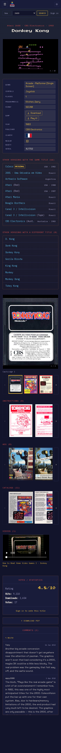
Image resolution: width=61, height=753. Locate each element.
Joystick (30, 91)
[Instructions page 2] (46, 420)
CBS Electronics (34, 129)
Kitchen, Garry (33, 101)
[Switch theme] (56, 4)
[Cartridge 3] (46, 384)
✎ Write (9, 637)
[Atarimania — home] (12, 4)
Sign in (54, 13)
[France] (29, 135)
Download (36, 113)
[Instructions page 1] (20, 420)
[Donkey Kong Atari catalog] (20, 507)
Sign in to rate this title (30, 611)
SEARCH (42, 13)
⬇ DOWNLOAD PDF (30, 620)
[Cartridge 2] (31, 384)
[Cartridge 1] (15, 384)
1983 (28, 124)
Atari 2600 (13, 25)
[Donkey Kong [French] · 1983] (20, 464)
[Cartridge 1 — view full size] (30, 332)
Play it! (34, 118)
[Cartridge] (27, 141)
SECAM (29, 107)
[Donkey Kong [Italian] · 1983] (46, 464)
